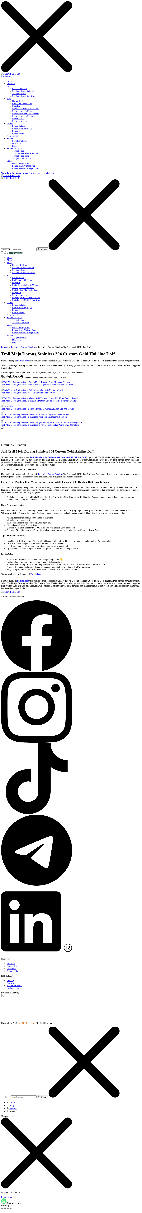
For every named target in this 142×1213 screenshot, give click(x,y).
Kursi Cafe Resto (19, 88)
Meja (9, 98)
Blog (14, 146)
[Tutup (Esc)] (10, 1208)
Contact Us (12, 966)
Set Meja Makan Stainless (23, 116)
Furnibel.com (36, 574)
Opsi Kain (16, 143)
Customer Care (13, 988)
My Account (6, 76)
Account (13, 1108)
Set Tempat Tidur (14, 148)
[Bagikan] (8, 1208)
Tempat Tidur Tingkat (21, 158)
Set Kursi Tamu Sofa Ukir (23, 96)
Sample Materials (19, 141)
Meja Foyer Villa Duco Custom (26, 297)
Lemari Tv (16, 131)
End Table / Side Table (22, 103)
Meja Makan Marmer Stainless (25, 113)
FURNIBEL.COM (26, 1023)
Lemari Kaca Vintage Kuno (24, 166)
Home (9, 81)
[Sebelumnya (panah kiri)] (2, 1211)
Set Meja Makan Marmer (23, 111)
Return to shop (7, 1197)
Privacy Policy (13, 971)
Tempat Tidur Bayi (20, 156)
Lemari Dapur (18, 133)
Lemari (10, 123)
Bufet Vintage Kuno (21, 163)
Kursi (9, 86)
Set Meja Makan (19, 121)
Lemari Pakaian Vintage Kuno (25, 168)
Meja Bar (16, 106)
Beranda (4, 347)
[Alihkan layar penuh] (5, 1208)
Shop (11, 1105)
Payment (10, 983)
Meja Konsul (18, 118)
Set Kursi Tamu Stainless (23, 91)
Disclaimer (11, 968)
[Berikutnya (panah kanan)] (5, 1211)
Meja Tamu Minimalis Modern (25, 108)
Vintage (10, 161)
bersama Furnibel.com (27, 173)
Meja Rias (16, 292)
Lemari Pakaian (19, 126)
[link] (38, 382)
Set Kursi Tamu (19, 93)
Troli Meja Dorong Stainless (23, 347)
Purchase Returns (14, 985)
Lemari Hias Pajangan (22, 128)
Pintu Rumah (12, 136)
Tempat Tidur (18, 151)
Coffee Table (18, 101)
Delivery (10, 980)
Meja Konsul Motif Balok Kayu (26, 300)
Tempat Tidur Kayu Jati (28, 153)
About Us (11, 83)
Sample (10, 138)
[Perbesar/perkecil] (2, 1208)
